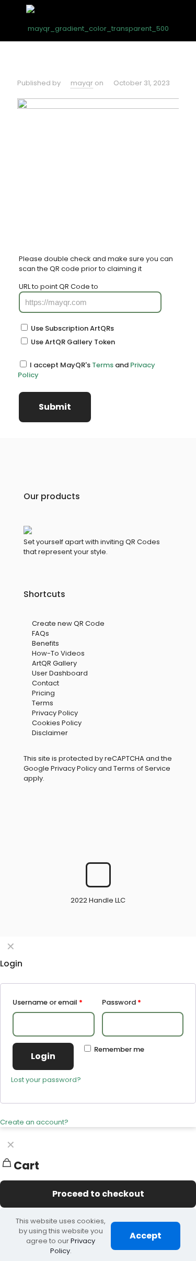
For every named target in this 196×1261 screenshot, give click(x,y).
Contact (45, 683)
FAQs (40, 633)
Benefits (45, 643)
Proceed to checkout (98, 1194)
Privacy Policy (55, 713)
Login (43, 1056)
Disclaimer (50, 733)
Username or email (48, 1002)
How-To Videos (58, 653)
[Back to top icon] (98, 874)
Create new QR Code (68, 623)
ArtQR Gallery (54, 663)
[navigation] (98, 1176)
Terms (102, 365)
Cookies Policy (57, 723)
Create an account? (34, 1122)
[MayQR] (98, 20)
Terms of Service (141, 768)
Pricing (43, 693)
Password (121, 1002)
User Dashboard (60, 673)
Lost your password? (46, 1080)
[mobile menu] (182, 20)
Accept (146, 1236)
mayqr (82, 83)
